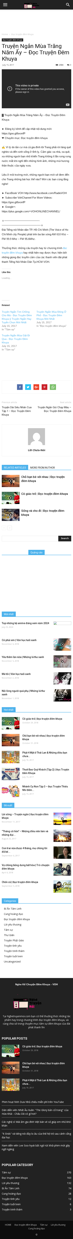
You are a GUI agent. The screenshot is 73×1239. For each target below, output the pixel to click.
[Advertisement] (36, 20)
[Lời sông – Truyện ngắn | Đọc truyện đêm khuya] (62, 819)
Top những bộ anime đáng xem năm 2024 (25, 623)
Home (5, 34)
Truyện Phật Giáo (14, 940)
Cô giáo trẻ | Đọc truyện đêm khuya (44, 494)
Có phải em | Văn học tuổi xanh (19, 640)
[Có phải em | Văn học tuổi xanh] (62, 644)
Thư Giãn (9, 935)
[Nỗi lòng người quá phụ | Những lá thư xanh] (62, 695)
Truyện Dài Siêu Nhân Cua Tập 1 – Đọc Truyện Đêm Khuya (17, 411)
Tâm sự (8, 929)
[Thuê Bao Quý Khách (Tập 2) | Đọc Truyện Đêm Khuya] (10, 774)
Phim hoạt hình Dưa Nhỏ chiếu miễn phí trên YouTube (33, 1102)
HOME (8, 1224)
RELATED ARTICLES (15, 467)
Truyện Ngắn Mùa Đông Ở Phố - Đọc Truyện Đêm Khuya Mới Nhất (51, 315)
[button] (68, 5)
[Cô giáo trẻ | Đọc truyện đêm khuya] (10, 498)
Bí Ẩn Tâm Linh (12, 908)
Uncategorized (12, 961)
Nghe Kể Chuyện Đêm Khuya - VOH (36, 984)
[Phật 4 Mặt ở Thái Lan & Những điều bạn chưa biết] (10, 757)
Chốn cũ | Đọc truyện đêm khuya (20, 882)
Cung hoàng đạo (13, 914)
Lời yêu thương (12, 924)
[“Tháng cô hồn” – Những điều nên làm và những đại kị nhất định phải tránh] (62, 836)
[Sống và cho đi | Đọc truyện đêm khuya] (10, 515)
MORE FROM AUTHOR (42, 467)
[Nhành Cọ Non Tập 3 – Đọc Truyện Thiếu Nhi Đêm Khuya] (10, 791)
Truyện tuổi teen (13, 956)
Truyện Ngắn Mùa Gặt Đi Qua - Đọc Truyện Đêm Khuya (16, 339)
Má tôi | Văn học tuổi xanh (16, 674)
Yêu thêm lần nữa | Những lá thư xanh (23, 657)
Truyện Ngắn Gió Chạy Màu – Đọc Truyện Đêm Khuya (54, 409)
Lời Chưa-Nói (36, 450)
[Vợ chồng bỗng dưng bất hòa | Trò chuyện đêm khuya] (62, 869)
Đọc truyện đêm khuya (22, 34)
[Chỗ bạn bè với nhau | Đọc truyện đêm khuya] (10, 481)
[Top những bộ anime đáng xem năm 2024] (62, 627)
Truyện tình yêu (13, 945)
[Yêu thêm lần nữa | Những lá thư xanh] (62, 661)
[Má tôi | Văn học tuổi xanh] (62, 678)
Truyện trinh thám (14, 951)
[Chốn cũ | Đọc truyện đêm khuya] (62, 886)
